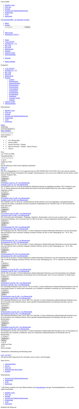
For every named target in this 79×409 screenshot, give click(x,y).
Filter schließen (6, 131)
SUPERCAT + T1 (11, 70)
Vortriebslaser (13, 91)
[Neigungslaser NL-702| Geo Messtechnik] (15, 254)
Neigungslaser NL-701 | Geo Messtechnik (14, 242)
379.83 (6, 154)
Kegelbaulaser (13, 92)
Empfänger (12, 96)
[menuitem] (41, 5)
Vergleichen (5, 178)
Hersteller (4, 137)
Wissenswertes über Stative (14, 369)
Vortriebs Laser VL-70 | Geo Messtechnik (14, 184)
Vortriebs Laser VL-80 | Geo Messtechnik (14, 200)
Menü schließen (10, 61)
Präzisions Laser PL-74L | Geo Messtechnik (15, 285)
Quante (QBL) (13, 142)
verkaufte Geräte (14, 98)
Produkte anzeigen (7, 132)
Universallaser (13, 89)
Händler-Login (10, 5)
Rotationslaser (13, 81)
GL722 (3, 169)
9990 (12, 154)
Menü (7, 23)
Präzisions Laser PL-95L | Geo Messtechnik (15, 271)
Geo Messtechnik (14, 140)
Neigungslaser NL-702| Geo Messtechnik (14, 256)
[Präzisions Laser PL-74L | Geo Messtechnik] (16, 283)
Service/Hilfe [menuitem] (14, 9)
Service (7, 366)
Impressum (8, 16)
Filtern (3, 125)
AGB (7, 14)
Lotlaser (11, 79)
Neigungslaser (13, 87)
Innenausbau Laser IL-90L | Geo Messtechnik (16, 298)
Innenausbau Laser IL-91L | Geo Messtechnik (16, 313)
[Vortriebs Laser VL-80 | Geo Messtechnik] (15, 198)
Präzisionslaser (14, 85)
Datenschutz (9, 12)
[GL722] (4, 167)
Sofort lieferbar (6, 135)
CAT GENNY (10, 68)
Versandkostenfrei (7, 156)
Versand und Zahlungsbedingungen (16, 11)
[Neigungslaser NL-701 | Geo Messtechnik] (15, 240)
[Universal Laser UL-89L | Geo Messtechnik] (16, 213)
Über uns (8, 7)
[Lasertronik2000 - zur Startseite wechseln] (15, 20)
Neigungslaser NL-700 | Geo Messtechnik (14, 229)
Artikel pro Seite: (6, 162)
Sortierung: (4, 127)
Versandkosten (40, 387)
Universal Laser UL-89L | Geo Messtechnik (15, 215)
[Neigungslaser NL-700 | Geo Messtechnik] (15, 227)
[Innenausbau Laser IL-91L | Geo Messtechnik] (16, 312)
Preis (2, 152)
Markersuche (9, 76)
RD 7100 (8, 72)
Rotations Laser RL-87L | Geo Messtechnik (15, 329)
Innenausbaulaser (14, 83)
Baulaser (8, 78)
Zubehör (12, 100)
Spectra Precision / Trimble (17, 144)
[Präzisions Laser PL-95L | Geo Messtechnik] (16, 269)
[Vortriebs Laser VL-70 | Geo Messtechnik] (15, 183)
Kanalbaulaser (13, 94)
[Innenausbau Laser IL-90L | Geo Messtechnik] (16, 296)
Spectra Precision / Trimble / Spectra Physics (22, 146)
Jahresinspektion (10, 103)
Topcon (10, 148)
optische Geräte (10, 102)
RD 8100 (8, 74)
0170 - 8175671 (6, 355)
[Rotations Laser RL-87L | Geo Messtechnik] (16, 327)
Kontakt (7, 9)
